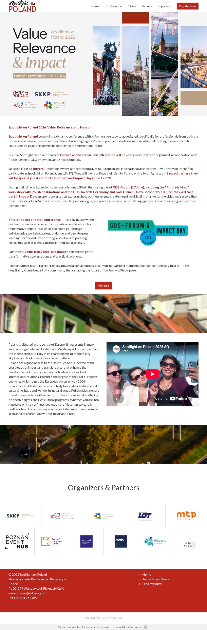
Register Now (187, 6)
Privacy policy (152, 584)
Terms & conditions (155, 579)
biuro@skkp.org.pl (31, 593)
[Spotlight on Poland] (22, 6)
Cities (132, 6)
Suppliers (164, 6)
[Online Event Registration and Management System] (103, 619)
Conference (114, 6)
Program (103, 285)
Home (95, 6)
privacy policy (135, 627)
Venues (147, 6)
